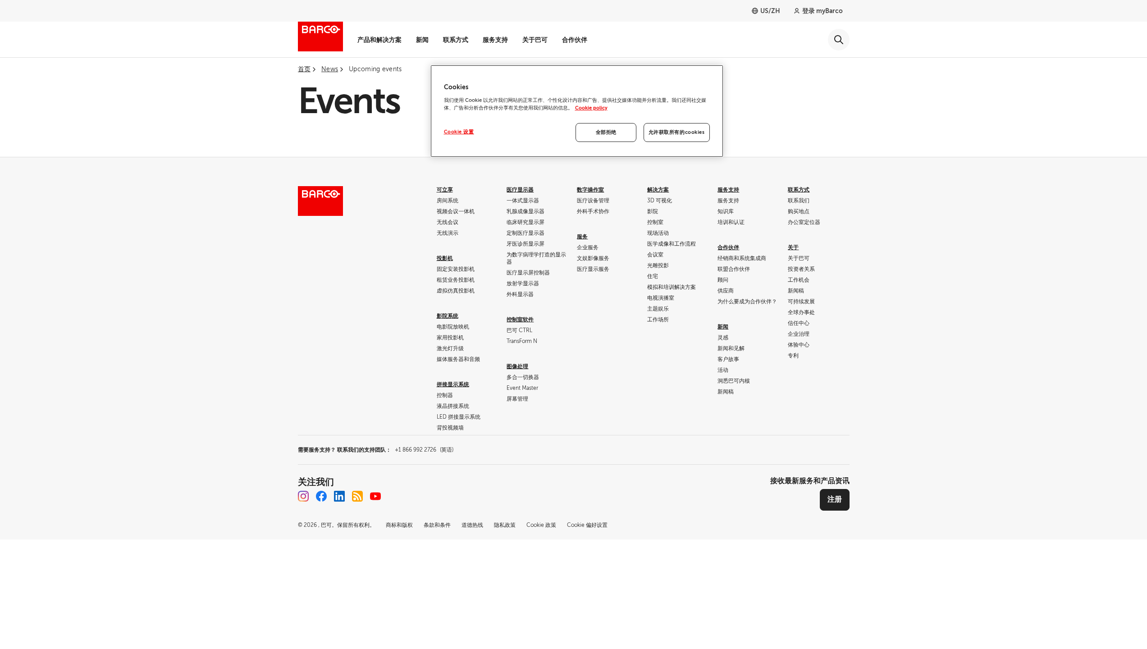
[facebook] (321, 496)
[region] (576, 111)
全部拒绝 (606, 132)
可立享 (445, 190)
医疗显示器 (520, 190)
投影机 (445, 258)
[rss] (357, 496)
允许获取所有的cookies (677, 132)
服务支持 (495, 39)
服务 (582, 236)
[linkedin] (339, 496)
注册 (834, 499)
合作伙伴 (574, 39)
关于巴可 (535, 39)
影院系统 (447, 316)
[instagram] (303, 496)
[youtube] (375, 496)
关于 (793, 247)
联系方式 (455, 39)
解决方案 (658, 190)
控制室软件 (520, 319)
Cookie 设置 (459, 132)
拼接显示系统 (453, 384)
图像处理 (517, 366)
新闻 (422, 39)
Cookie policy (591, 108)
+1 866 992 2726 (424, 450)
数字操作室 (590, 190)
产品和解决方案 (379, 39)
